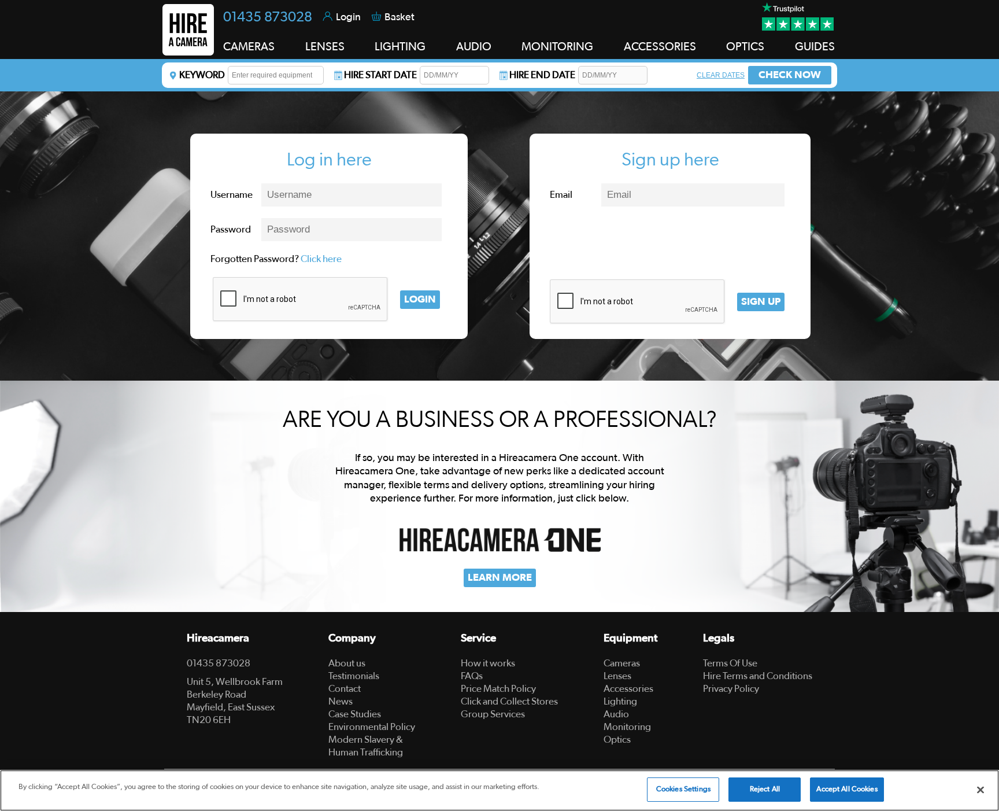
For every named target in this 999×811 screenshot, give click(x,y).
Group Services (493, 714)
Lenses (617, 676)
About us (346, 663)
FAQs (472, 676)
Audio (616, 714)
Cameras (622, 663)
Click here (321, 259)
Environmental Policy (371, 727)
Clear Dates (721, 75)
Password (230, 229)
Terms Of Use (730, 663)
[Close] (980, 789)
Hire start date (380, 75)
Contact (344, 689)
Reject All (765, 789)
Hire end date (542, 75)
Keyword (202, 75)
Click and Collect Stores (509, 701)
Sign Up (760, 302)
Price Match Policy (498, 689)
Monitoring (627, 727)
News (340, 701)
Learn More (500, 578)
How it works (488, 663)
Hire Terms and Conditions (757, 676)
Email (561, 195)
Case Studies (354, 714)
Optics (617, 739)
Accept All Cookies (846, 789)
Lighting (620, 701)
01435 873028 (267, 17)
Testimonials (353, 676)
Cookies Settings (683, 789)
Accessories (628, 689)
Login (420, 299)
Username (231, 195)
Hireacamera (218, 638)
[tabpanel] (499, 496)
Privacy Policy (731, 689)
